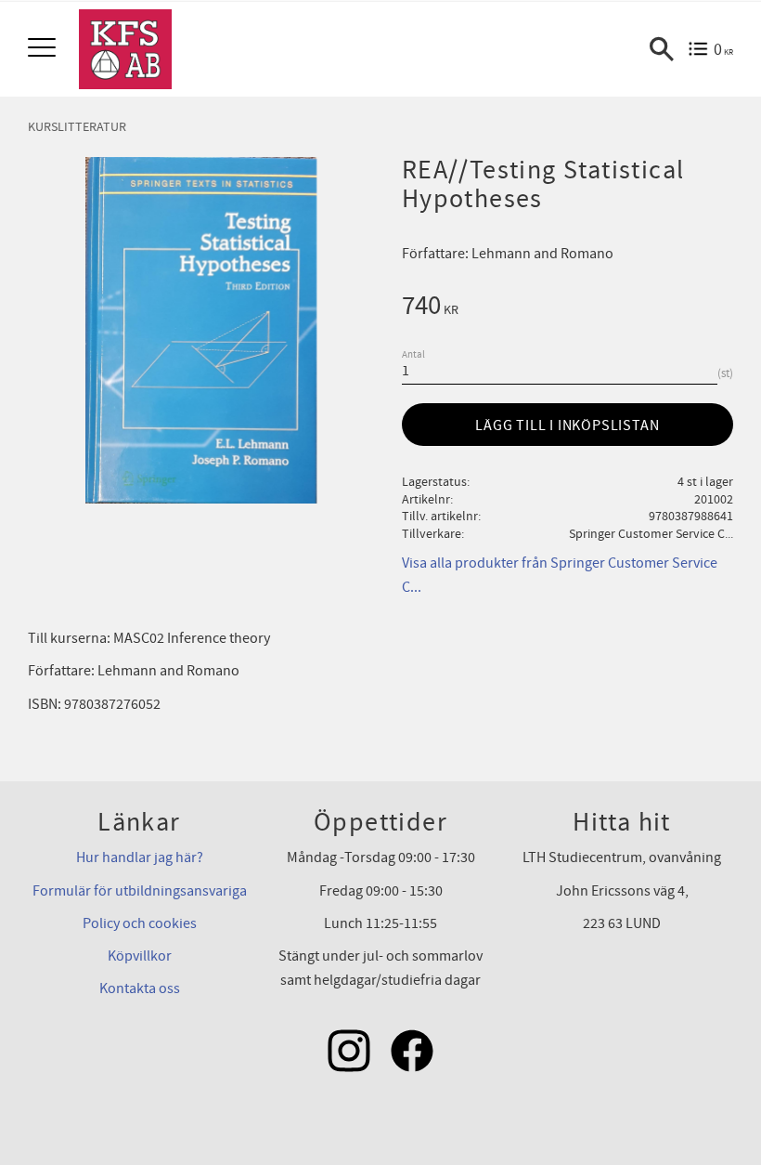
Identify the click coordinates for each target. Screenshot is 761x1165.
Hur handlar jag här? (139, 857)
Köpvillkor (140, 956)
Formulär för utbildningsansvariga (139, 891)
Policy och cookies (140, 923)
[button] (44, 49)
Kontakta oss (139, 988)
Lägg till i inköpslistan (567, 425)
